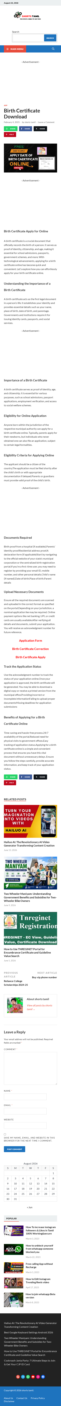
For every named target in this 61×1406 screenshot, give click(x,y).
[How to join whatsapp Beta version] (13, 1294)
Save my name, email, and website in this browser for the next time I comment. (29, 1139)
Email (8, 1105)
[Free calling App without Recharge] (13, 1264)
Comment (10, 1049)
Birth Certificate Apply (31, 657)
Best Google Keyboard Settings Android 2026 (28, 1332)
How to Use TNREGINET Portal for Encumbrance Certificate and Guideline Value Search (27, 952)
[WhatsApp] (28, 1377)
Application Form (30, 640)
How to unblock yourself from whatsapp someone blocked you (39, 1249)
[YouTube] (33, 1377)
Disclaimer (9, 1401)
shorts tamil (30, 122)
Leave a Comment (46, 122)
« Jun (29, 1207)
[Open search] (53, 48)
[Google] (18, 1377)
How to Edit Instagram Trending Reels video (38, 1280)
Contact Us (21, 1398)
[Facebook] (43, 1377)
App (5, 105)
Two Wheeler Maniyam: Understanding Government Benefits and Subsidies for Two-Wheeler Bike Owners (30, 897)
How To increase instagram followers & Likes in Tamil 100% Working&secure (41, 1230)
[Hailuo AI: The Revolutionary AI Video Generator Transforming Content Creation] (30, 822)
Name (8, 1091)
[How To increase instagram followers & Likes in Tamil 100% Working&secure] (13, 1227)
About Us (8, 1398)
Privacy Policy (38, 1398)
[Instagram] (38, 1377)
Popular (11, 1218)
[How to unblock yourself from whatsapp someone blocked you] (13, 1245)
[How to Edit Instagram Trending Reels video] (13, 1279)
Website (9, 1119)
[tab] (11, 1218)
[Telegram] (23, 1377)
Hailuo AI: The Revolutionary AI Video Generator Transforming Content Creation (29, 843)
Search (15, 31)
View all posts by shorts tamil (39, 1007)
